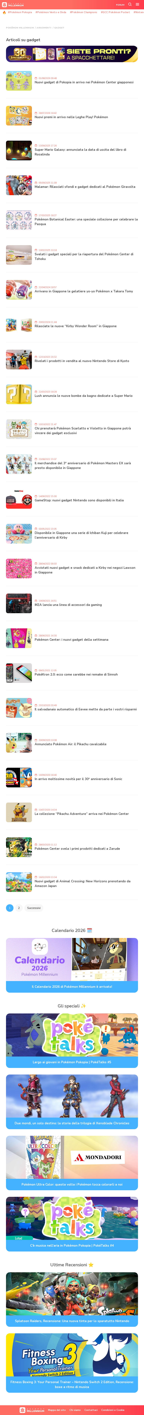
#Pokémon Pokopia (20, 12)
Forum (120, 4)
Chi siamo (75, 1410)
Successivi (33, 908)
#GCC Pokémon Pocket (115, 12)
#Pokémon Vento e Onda (51, 12)
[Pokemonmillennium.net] (12, 4)
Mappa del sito (57, 1410)
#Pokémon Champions (83, 12)
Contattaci (91, 1410)
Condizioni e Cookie (112, 1410)
